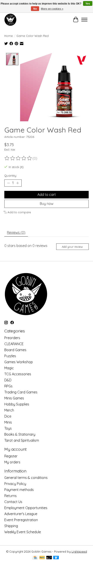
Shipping (11, 526)
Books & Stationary (19, 434)
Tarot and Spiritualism (21, 440)
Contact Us (13, 502)
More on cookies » (52, 8)
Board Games (15, 350)
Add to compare (19, 212)
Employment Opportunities (25, 508)
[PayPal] (42, 558)
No (35, 8)
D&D (7, 380)
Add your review (72, 246)
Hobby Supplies (16, 404)
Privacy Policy (15, 483)
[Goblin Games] (10, 20)
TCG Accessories (17, 374)
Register (11, 456)
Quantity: (10, 175)
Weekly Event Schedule (22, 532)
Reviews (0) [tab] (16, 232)
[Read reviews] (18, 158)
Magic (9, 368)
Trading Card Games (20, 392)
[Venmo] (56, 558)
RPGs (8, 386)
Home (8, 35)
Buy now (46, 203)
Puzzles (10, 356)
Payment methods (19, 490)
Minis (8, 422)
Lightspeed (79, 551)
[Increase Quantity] (17, 183)
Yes (87, 3)
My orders (12, 462)
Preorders (12, 338)
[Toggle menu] (84, 19)
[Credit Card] (35, 558)
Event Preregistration (21, 520)
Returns (10, 496)
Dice (7, 416)
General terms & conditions (26, 477)
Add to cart (46, 194)
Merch (9, 410)
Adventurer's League (20, 514)
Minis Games (14, 398)
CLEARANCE (14, 344)
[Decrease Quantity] (8, 183)
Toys (8, 428)
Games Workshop (18, 362)
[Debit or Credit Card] (49, 558)
